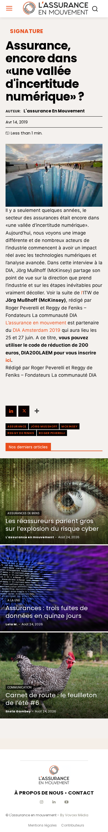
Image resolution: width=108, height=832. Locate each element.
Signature (26, 31)
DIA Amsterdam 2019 (36, 330)
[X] (23, 411)
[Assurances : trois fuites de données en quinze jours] (54, 588)
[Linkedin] (11, 411)
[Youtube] (66, 802)
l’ (82, 292)
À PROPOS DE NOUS (38, 792)
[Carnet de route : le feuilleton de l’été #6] (54, 675)
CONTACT (81, 792)
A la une (13, 600)
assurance (16, 426)
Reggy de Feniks (20, 433)
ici (8, 360)
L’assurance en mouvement (36, 322)
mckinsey (69, 426)
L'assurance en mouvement (54, 111)
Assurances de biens (23, 513)
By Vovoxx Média (74, 815)
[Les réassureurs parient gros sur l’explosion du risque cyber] (54, 501)
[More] (37, 411)
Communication (19, 687)
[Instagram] (42, 802)
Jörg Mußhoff (44, 426)
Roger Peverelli (52, 433)
